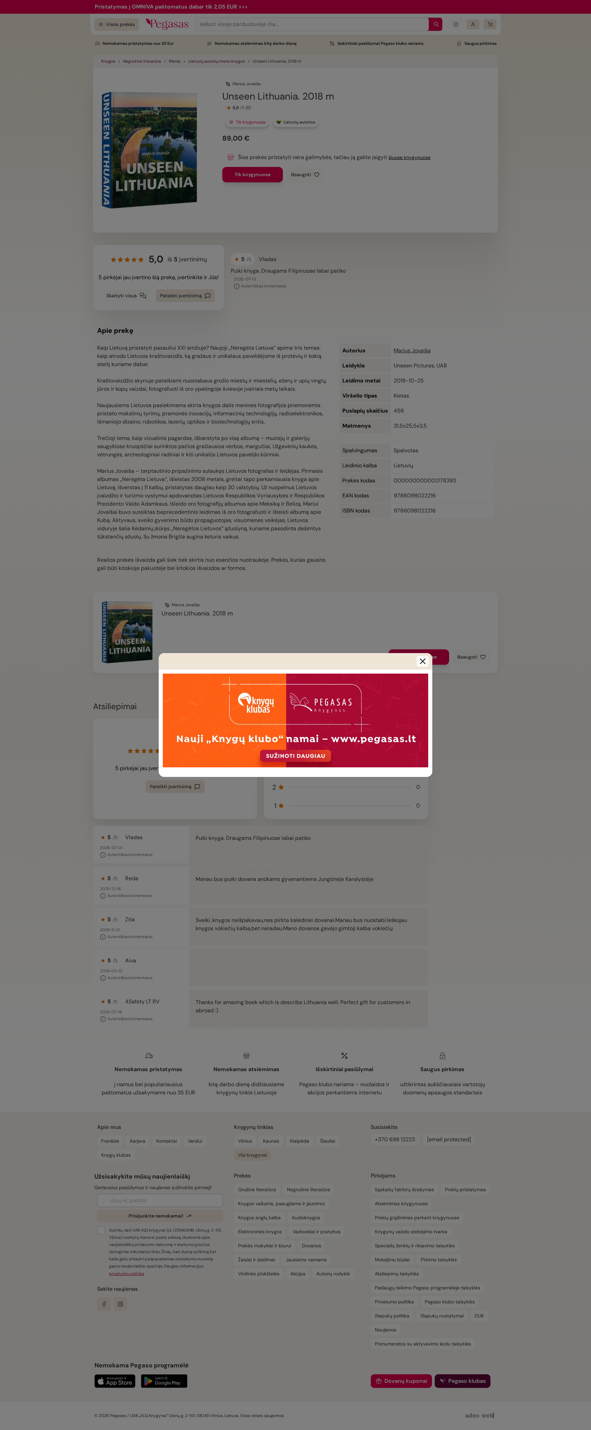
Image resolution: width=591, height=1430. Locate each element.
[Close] (423, 661)
